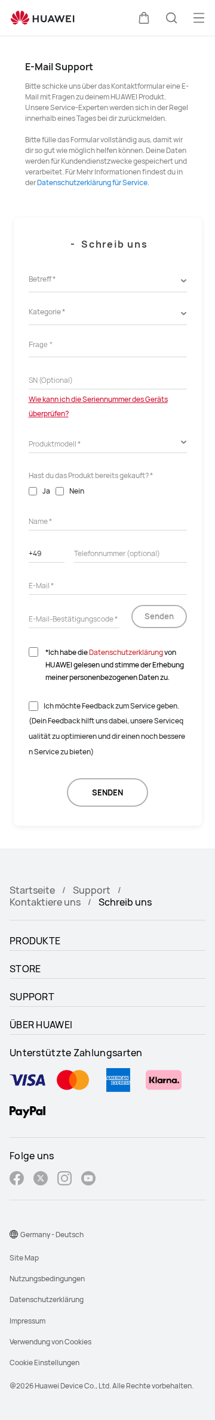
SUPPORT (32, 997)
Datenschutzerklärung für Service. (93, 182)
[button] (143, 18)
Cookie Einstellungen (44, 1362)
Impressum (27, 1321)
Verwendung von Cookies (50, 1342)
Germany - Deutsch (52, 1234)
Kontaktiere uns (45, 902)
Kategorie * (47, 312)
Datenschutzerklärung (126, 652)
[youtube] (88, 1180)
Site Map (24, 1258)
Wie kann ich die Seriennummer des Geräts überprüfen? (98, 406)
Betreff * (42, 279)
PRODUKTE (35, 941)
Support (91, 890)
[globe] (14, 1234)
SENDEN (107, 792)
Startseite (32, 890)
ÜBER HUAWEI (41, 1025)
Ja (46, 491)
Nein (76, 491)
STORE (25, 969)
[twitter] (40, 1180)
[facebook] (17, 1180)
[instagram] (64, 1180)
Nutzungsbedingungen (47, 1279)
